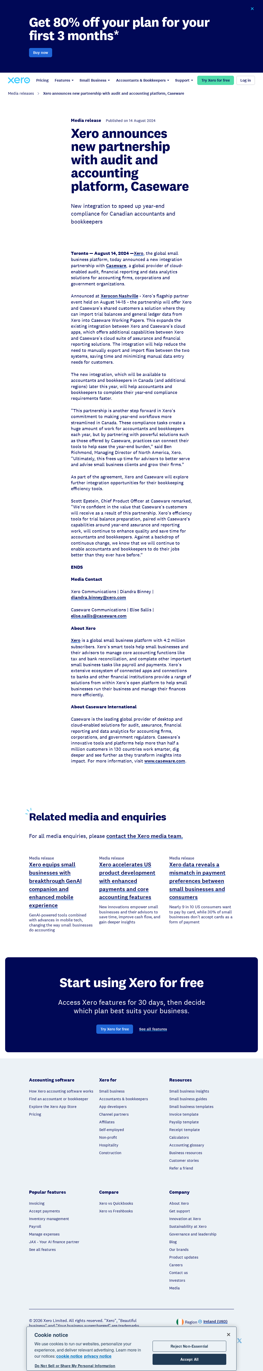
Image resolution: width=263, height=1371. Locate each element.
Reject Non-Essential (189, 1346)
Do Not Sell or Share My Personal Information (75, 1365)
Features (62, 80)
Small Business (93, 80)
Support (182, 80)
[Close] (228, 1334)
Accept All (189, 1359)
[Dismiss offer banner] (252, 8)
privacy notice (97, 1356)
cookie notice (69, 1356)
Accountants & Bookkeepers (141, 80)
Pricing (42, 80)
